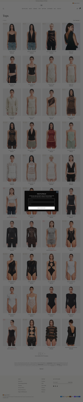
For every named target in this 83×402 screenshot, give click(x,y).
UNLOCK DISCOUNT (41, 208)
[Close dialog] (57, 192)
